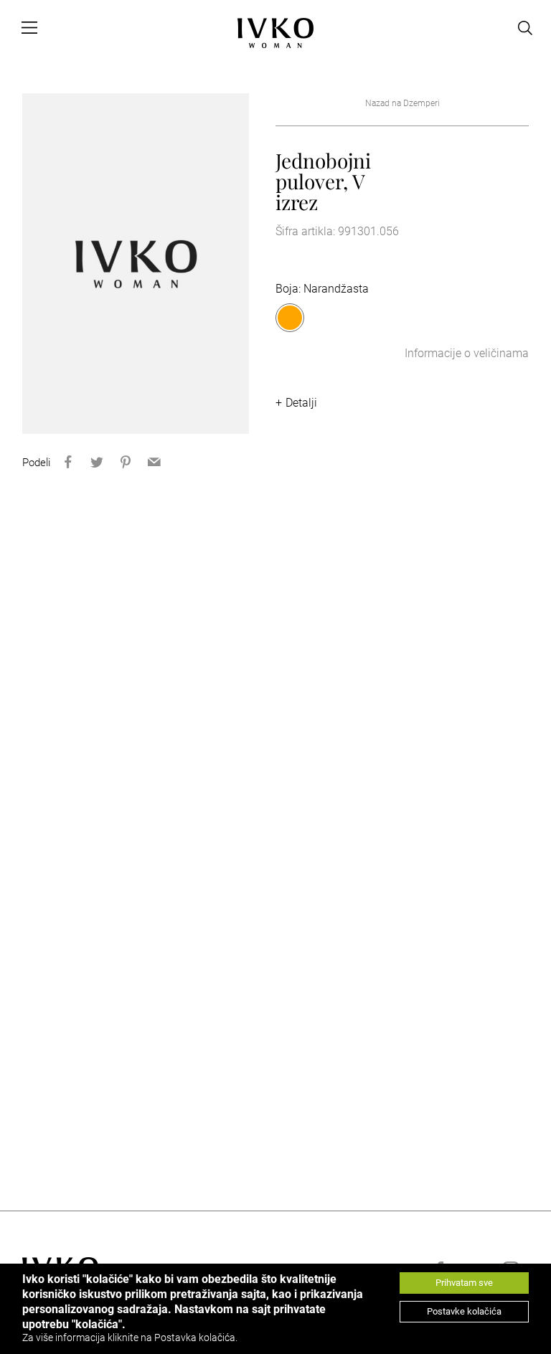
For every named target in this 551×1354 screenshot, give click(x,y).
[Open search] (525, 28)
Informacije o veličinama (467, 353)
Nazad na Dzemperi (402, 103)
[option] (136, 263)
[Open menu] (29, 28)
